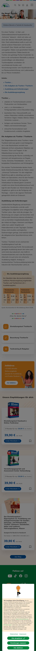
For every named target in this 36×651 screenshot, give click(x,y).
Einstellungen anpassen (18, 643)
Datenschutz (14, 634)
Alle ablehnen (18, 648)
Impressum (22, 634)
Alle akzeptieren (16, 638)
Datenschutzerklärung (22, 619)
